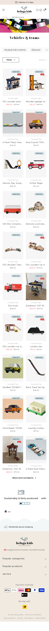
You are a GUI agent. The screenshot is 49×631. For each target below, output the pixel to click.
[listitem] (24, 2)
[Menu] (3, 10)
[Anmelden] (40, 10)
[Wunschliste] (37, 10)
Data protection (10, 618)
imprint (20, 618)
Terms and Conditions (33, 615)
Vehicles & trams (18, 17)
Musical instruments (15, 50)
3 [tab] (26, 503)
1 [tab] (21, 503)
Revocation (29, 618)
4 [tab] (28, 503)
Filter (9, 60)
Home (5, 17)
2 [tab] (23, 503)
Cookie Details (40, 618)
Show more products (22, 478)
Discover (36, 50)
